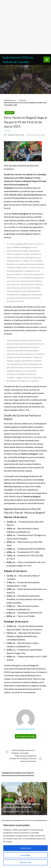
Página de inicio (10, 100)
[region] (25, 844)
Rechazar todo (25, 862)
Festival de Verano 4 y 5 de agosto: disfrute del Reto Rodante (21, 805)
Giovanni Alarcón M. (16, 135)
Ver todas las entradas (25, 736)
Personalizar (25, 855)
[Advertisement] (25, 27)
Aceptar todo (25, 848)
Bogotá (22, 100)
